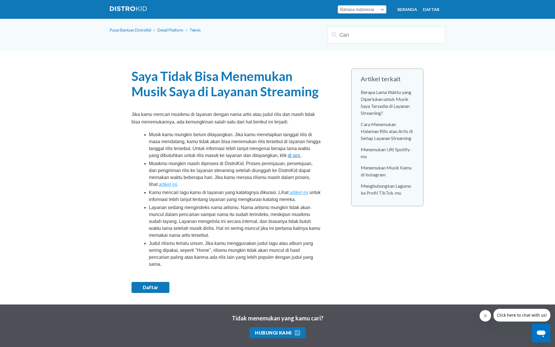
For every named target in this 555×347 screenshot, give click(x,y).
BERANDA (407, 9)
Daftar (431, 9)
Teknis (195, 30)
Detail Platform (170, 30)
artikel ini (168, 184)
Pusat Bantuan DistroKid (130, 30)
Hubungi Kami (273, 332)
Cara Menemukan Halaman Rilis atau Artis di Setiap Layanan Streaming (387, 131)
